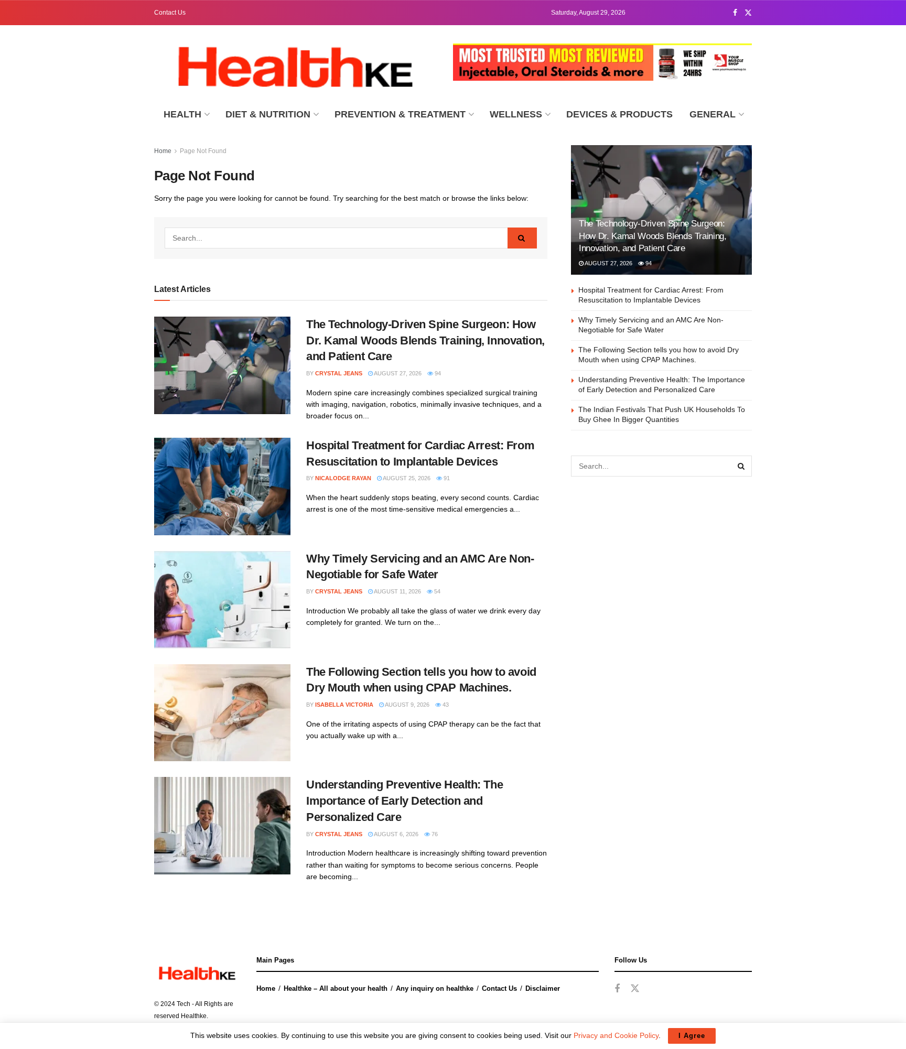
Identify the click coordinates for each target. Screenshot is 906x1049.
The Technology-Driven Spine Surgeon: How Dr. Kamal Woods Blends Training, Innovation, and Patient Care (425, 340)
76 (434, 834)
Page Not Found (203, 151)
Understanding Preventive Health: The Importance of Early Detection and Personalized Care (404, 801)
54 (436, 591)
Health (182, 114)
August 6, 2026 (395, 834)
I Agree (691, 1036)
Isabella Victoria (344, 704)
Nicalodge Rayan (343, 478)
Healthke (194, 1016)
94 (437, 373)
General (712, 114)
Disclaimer (542, 988)
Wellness (516, 114)
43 (445, 704)
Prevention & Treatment (400, 114)
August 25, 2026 (406, 478)
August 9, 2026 (406, 704)
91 (446, 478)
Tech (183, 1004)
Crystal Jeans (338, 373)
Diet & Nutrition (267, 114)
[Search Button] (522, 238)
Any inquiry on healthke (434, 988)
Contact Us (170, 12)
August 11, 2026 (397, 591)
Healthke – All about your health (335, 988)
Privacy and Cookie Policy (616, 1035)
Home (162, 151)
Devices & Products (619, 114)
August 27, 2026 (397, 373)
